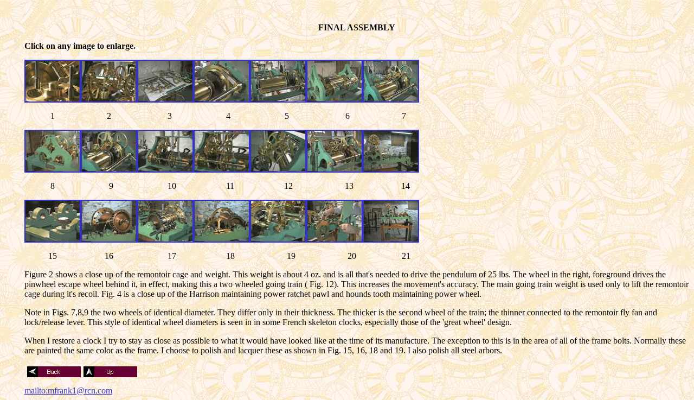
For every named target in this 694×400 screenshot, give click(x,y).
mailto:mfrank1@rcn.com (68, 390)
